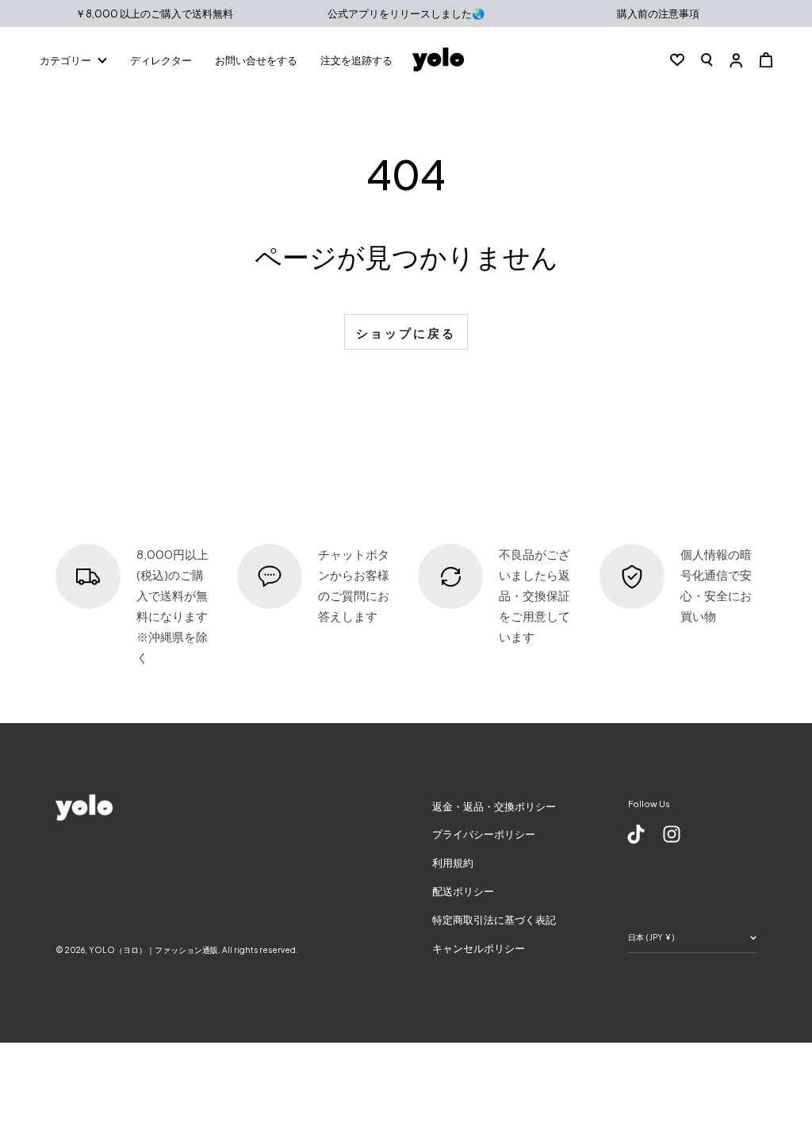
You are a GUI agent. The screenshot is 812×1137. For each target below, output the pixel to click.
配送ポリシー (463, 891)
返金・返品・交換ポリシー (494, 806)
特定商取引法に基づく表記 (494, 919)
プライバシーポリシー (483, 834)
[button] (707, 59)
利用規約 (452, 862)
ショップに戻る (406, 332)
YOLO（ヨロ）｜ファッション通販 (153, 950)
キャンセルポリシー (478, 948)
